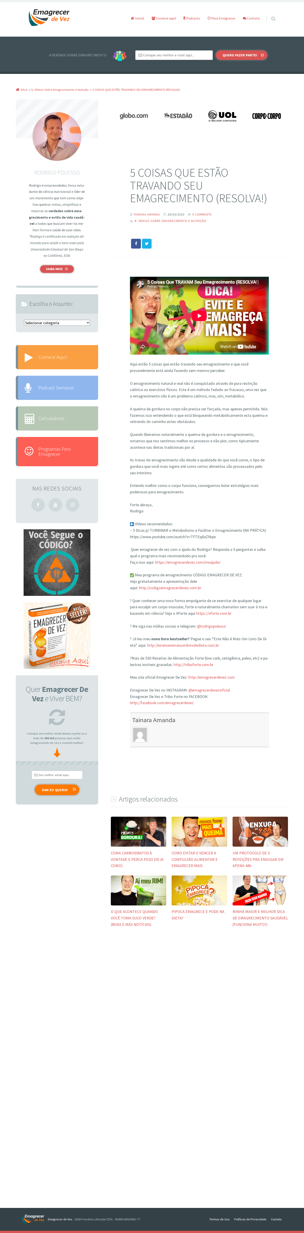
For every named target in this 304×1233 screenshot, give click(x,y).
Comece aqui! (165, 18)
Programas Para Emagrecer (55, 451)
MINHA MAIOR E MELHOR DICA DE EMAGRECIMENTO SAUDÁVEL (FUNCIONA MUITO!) (260, 918)
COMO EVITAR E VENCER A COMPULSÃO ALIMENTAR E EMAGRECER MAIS (195, 859)
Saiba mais (54, 269)
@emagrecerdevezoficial (209, 690)
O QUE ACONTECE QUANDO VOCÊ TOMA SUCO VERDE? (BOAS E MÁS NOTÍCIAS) (134, 918)
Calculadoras (52, 418)
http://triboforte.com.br (193, 664)
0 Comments (202, 214)
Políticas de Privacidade (250, 1219)
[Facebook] (38, 505)
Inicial (139, 18)
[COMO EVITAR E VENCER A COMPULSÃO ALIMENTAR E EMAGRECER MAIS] (199, 846)
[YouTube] (55, 505)
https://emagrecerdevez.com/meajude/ (188, 562)
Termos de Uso (219, 1219)
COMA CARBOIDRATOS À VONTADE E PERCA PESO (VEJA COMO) (137, 859)
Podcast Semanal (56, 387)
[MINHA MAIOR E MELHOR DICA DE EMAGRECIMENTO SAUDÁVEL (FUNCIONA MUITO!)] (260, 904)
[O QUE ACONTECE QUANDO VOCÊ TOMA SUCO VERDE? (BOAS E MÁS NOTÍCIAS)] (138, 904)
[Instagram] (72, 505)
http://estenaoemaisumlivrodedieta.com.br (183, 645)
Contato (253, 18)
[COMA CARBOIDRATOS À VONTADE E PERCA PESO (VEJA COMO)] (138, 846)
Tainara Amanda (153, 720)
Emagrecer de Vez (60, 1219)
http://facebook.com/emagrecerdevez (162, 702)
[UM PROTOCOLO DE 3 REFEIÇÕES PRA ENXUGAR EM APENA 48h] (260, 846)
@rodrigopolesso (211, 626)
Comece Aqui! (53, 357)
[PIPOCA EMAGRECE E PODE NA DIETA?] (199, 904)
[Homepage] (49, 18)
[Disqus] (199, 999)
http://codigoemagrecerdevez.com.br (170, 587)
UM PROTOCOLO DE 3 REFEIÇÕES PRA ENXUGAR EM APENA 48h (258, 859)
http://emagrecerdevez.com (211, 677)
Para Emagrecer (223, 18)
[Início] (35, 1219)
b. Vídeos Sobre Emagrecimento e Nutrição (170, 221)
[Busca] (269, 14)
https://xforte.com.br (213, 613)
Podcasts (192, 18)
